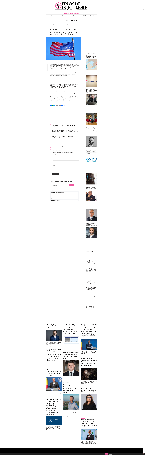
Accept (106, 453)
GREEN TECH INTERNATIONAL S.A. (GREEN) (57, 192)
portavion (70, 107)
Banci (76, 15)
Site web (54, 165)
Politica (56, 15)
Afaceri (52, 15)
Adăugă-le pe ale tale (66, 146)
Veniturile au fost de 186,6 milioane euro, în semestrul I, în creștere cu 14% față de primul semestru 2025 (90, 255)
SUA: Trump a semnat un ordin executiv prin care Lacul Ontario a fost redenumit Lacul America (91, 56)
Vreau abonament (66, 13)
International (66, 15)
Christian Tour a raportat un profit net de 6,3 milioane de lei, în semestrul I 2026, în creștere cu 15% (91, 224)
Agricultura (55, 18)
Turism (68, 18)
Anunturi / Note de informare (70, 20)
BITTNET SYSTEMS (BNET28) (55, 200)
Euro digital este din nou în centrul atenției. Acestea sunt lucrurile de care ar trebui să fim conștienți (91, 276)
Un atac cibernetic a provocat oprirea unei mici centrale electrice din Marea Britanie (91, 301)
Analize (52, 18)
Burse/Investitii (71, 15)
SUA (72, 107)
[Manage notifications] (143, 453)
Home (49, 15)
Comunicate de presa (73, 18)
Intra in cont (71, 13)
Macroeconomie (60, 15)
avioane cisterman (63, 107)
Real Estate (60, 18)
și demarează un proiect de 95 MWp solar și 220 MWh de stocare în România (91, 288)
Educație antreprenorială (88, 18)
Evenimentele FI (76, 13)
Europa (67, 107)
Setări (110, 453)
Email (67, 161)
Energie (80, 15)
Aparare (64, 18)
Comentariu (55, 154)
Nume (54, 161)
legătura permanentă (55, 108)
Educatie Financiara (81, 18)
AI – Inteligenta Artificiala (91, 15)
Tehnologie (84, 15)
